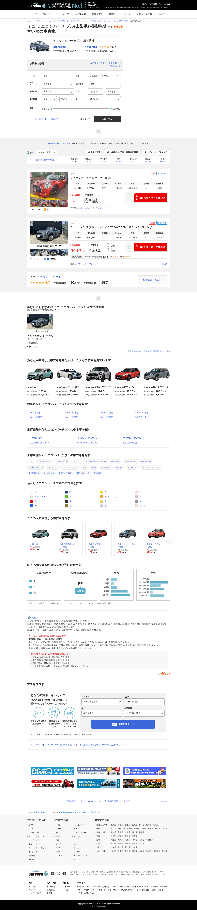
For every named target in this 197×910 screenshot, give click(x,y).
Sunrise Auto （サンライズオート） (92, 208)
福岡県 (113, 851)
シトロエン (78, 852)
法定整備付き (106, 467)
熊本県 (134, 851)
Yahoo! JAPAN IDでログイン (58, 143)
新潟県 (113, 832)
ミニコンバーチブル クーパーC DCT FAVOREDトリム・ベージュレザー (113, 227)
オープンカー (34, 852)
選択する (94, 99)
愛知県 (113, 836)
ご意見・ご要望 (157, 890)
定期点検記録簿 (43, 461)
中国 (98, 844)
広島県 (134, 844)
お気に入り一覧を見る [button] (157, 152)
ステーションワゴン (36, 836)
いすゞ (58, 860)
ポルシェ (77, 844)
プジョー (77, 848)
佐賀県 (120, 851)
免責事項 (163, 887)
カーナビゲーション (71, 467)
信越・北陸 (100, 832)
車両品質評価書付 (66, 473)
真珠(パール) (40, 496)
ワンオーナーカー (61, 461)
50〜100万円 (36, 417)
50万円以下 (35, 412)
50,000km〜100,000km (133, 438)
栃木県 (150, 829)
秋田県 (141, 825)
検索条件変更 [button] (94, 152)
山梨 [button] (92, 83)
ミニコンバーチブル (49, 277)
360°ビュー (48, 14)
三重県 (134, 836)
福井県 (141, 832)
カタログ (64, 14)
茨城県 (143, 829)
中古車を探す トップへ (75, 801)
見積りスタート (126, 724)
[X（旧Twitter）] (58, 873)
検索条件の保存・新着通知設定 (106, 63)
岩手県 (127, 825)
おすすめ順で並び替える (47, 160)
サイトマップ (113, 890)
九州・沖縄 (100, 851)
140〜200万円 (71, 417)
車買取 (112, 14)
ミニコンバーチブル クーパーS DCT (92, 178)
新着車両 (97, 473)
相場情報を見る (151, 279)
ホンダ (58, 836)
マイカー (162, 14)
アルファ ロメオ (81, 856)
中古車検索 (80, 14)
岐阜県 (120, 836)
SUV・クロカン (35, 844)
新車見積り (97, 14)
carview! (29, 21)
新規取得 (153, 4)
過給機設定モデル (36, 467)
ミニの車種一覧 (63, 21)
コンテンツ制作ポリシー (86, 890)
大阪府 (113, 840)
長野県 (120, 832)
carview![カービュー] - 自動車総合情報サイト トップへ (109, 801)
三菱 (57, 840)
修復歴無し (115, 461)
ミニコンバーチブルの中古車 (91, 21)
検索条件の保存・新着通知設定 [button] (124, 152)
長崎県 (127, 851)
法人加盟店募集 (143, 890)
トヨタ (58, 825)
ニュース (126, 14)
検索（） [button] (107, 119)
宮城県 (134, 825)
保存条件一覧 (115, 66)
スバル (58, 848)
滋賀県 (134, 840)
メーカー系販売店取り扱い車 (95, 461)
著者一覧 (102, 890)
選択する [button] (48, 83)
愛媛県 (127, 847)
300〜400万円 (106, 417)
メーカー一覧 (51, 21)
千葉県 (136, 829)
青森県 (120, 825)
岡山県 (127, 844)
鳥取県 (113, 844)
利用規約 (154, 887)
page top (164, 801)
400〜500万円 (141, 412)
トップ (33, 14)
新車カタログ (40, 812)
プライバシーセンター (139, 887)
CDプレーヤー (52, 467)
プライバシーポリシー (120, 887)
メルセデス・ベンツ (81, 825)
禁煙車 (93, 467)
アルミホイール (130, 461)
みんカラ (66, 890)
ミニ (32, 277)
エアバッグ (132, 467)
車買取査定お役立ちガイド (114, 744)
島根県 (120, 844)
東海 (98, 836)
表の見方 (34, 618)
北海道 (113, 825)
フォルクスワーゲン (81, 833)
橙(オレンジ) (110, 496)
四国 (98, 847)
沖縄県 (164, 851)
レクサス (59, 829)
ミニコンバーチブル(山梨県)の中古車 (116, 21)
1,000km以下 (36, 438)
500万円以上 (141, 417)
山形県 (148, 825)
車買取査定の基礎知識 (90, 744)
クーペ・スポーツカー (37, 848)
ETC (85, 467)
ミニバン (32, 829)
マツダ (58, 844)
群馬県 (157, 829)
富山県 (127, 832)
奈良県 (141, 840)
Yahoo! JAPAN (164, 4)
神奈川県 (121, 829)
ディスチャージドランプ (150, 467)
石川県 (134, 832)
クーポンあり (49, 473)
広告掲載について (127, 890)
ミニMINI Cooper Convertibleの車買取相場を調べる (54, 744)
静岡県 (127, 836)
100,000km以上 (130, 443)
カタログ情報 (91, 47)
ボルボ (76, 860)
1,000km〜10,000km (39, 443)
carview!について (84, 887)
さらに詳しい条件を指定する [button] (46, 119)
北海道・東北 (101, 825)
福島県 (155, 825)
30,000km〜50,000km (87, 443)
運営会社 (96, 887)
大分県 (141, 851)
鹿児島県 (156, 851)
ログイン (145, 4)
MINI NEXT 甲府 (85, 264)
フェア (164, 264)
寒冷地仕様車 (146, 461)
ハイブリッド (34, 840)
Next (170, 540)
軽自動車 (32, 856)
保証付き (119, 467)
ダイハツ (59, 856)
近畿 (98, 840)
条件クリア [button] (85, 119)
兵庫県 (120, 840)
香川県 (120, 847)
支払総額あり (34, 473)
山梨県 (164, 829)
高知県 (134, 847)
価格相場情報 (59, 47)
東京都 (113, 829)
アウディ (77, 836)
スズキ (58, 852)
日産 (57, 833)
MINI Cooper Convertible (67, 812)
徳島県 (113, 847)
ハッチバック (34, 833)
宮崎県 (148, 851)
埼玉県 (129, 829)
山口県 (141, 844)
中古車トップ (39, 21)
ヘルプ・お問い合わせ (86, 893)
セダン (31, 825)
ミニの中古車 (75, 21)
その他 (31, 860)
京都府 (127, 840)
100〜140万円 (71, 412)
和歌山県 (149, 840)
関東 (98, 829)
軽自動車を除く (83, 473)
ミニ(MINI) (52, 812)
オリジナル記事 (144, 14)
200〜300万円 (106, 412)
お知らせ (105, 887)
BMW (76, 829)
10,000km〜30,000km (87, 438)
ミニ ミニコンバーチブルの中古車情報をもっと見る (150, 351)
